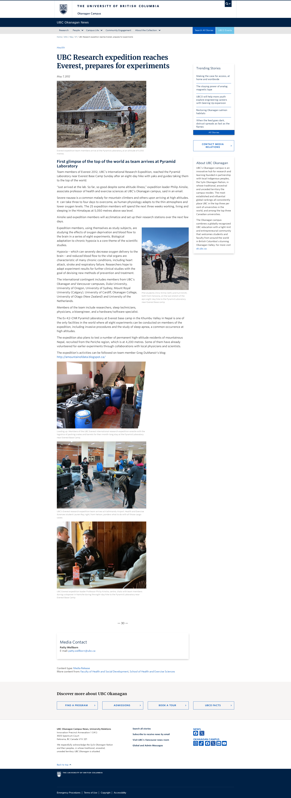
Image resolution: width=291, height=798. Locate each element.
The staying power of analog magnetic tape (211, 88)
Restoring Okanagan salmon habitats (211, 112)
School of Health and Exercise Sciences (152, 671)
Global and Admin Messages (148, 745)
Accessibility (120, 792)
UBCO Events (225, 30)
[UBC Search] (228, 3)
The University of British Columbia (63, 9)
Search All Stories (204, 30)
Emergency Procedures (68, 792)
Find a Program (76, 705)
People (76, 30)
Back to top (63, 764)
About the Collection (146, 30)
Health (61, 47)
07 (76, 37)
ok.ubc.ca (201, 248)
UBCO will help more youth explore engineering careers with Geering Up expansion (211, 99)
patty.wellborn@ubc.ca (81, 650)
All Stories (214, 132)
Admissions (122, 705)
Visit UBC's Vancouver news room (151, 740)
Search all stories (142, 728)
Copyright (105, 792)
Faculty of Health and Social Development (104, 671)
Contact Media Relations (213, 145)
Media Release (81, 668)
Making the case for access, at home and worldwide (213, 78)
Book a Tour (167, 705)
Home (59, 37)
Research (64, 30)
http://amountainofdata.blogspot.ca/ (81, 357)
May (71, 37)
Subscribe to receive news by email (151, 734)
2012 (66, 37)
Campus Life (92, 30)
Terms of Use (90, 792)
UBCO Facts (213, 705)
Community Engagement (118, 30)
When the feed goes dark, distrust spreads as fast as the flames (213, 123)
